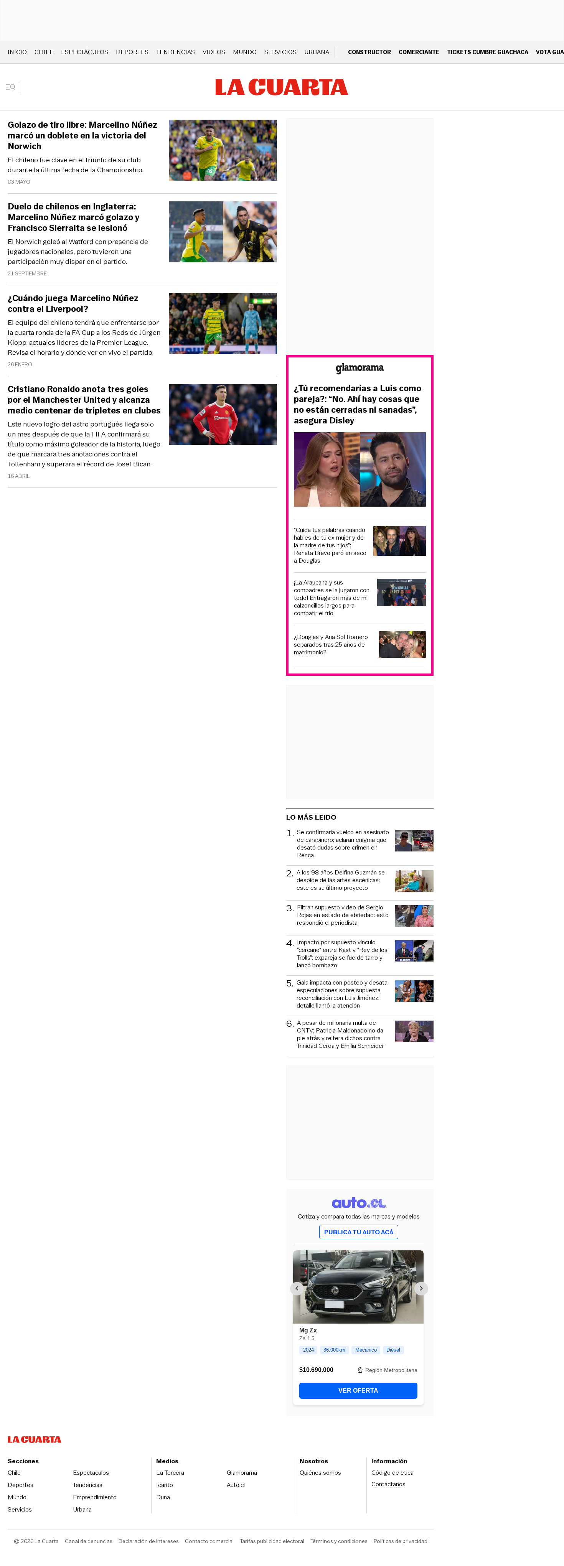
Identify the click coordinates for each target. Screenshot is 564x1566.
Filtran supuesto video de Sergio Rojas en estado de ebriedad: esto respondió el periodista (343, 915)
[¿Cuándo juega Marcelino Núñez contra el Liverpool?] (223, 324)
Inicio (17, 52)
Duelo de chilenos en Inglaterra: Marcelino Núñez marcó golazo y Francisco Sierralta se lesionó (73, 217)
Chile (44, 52)
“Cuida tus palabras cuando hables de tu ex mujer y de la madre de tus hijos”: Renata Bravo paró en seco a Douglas (330, 545)
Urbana (316, 52)
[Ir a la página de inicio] (281, 87)
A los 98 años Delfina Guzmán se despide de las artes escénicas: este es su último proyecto (341, 880)
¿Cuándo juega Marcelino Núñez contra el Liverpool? (73, 304)
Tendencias (175, 52)
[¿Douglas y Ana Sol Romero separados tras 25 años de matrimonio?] (402, 645)
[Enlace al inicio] (360, 370)
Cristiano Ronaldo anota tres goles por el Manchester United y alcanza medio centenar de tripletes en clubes (84, 400)
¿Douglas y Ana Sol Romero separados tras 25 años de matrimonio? (331, 644)
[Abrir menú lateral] (13, 87)
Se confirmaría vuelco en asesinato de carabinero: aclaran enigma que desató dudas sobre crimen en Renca (343, 843)
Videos (214, 52)
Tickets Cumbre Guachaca (487, 52)
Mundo (245, 52)
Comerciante (419, 52)
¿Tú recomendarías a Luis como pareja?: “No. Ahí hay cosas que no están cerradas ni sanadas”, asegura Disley (357, 404)
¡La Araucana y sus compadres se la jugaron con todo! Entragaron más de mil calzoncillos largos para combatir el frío (331, 598)
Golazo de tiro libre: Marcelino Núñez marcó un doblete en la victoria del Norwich (82, 136)
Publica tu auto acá (358, 1232)
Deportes (132, 52)
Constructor (369, 52)
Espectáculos (84, 52)
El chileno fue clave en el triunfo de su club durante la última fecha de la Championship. (75, 165)
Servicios (280, 52)
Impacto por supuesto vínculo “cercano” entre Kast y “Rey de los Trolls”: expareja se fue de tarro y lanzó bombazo (342, 954)
